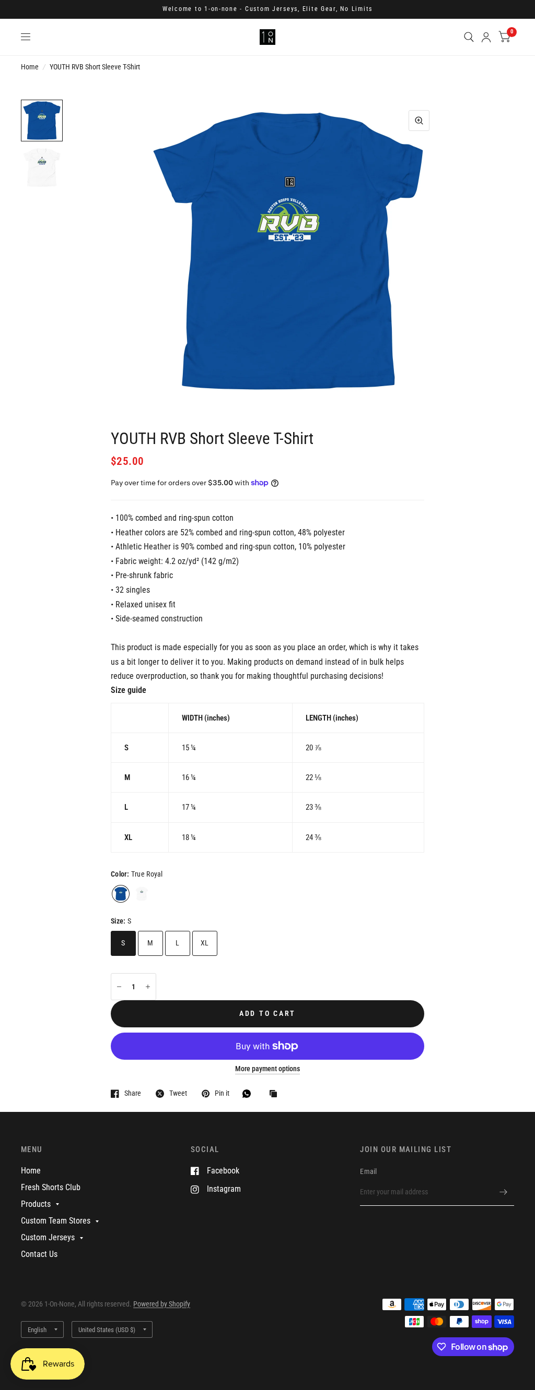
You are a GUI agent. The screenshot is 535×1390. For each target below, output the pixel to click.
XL (205, 943)
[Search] (469, 37)
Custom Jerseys (48, 1237)
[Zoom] (419, 120)
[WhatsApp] (249, 1093)
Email (368, 1171)
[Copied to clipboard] (276, 1094)
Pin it (222, 1093)
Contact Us (39, 1254)
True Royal (121, 894)
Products (36, 1204)
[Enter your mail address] (503, 1192)
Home (30, 67)
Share (132, 1093)
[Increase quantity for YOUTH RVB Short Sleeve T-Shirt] (148, 987)
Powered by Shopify (161, 1304)
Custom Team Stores (55, 1221)
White (142, 894)
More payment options (267, 1069)
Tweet (178, 1093)
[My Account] (486, 37)
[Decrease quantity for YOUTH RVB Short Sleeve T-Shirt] (119, 987)
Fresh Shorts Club (50, 1187)
